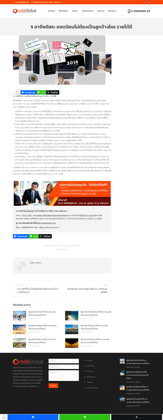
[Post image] (19, 315)
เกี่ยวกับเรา (91, 365)
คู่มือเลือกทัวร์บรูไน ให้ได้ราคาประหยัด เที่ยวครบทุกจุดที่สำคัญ (94, 327)
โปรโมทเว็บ (29, 211)
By (61, 246)
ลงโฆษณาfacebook (58, 215)
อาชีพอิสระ (64, 249)
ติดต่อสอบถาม (92, 387)
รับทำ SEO (27, 215)
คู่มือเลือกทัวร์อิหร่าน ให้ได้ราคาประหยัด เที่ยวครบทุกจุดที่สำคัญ (95, 341)
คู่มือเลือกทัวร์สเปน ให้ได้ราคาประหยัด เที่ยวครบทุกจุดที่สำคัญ (42, 341)
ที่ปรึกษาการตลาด (87, 215)
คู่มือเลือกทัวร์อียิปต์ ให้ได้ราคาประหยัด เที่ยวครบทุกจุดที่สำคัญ (42, 327)
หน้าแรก (90, 360)
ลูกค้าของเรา (91, 376)
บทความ (54, 246)
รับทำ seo (90, 371)
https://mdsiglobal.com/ (46, 223)
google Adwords (43, 215)
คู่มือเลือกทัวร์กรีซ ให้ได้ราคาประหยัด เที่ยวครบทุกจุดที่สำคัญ (41, 313)
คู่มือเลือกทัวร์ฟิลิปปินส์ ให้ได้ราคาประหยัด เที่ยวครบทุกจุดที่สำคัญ (96, 313)
